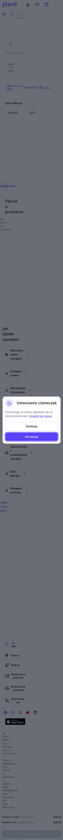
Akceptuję (31, 436)
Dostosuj (31, 426)
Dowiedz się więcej (40, 416)
